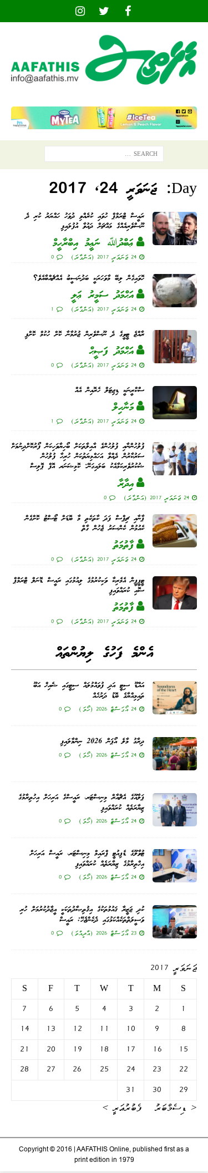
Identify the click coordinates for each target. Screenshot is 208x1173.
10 (130, 1029)
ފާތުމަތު (123, 545)
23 (157, 1069)
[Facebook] (128, 11)
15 (183, 1049)
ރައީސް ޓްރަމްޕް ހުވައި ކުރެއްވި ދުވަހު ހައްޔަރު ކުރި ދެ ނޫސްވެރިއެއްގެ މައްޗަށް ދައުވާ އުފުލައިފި (85, 221)
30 (157, 1090)
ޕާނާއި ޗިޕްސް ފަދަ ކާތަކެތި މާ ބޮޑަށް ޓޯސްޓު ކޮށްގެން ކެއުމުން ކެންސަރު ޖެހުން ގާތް (84, 524)
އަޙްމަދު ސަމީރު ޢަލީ (103, 295)
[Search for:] (104, 156)
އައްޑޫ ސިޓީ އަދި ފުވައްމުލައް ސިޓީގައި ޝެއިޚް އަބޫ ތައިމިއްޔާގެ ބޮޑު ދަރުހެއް (88, 691)
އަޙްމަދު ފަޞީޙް (111, 351)
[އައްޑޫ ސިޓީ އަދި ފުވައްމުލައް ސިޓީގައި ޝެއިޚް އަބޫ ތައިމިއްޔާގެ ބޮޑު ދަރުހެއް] (175, 697)
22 (183, 1069)
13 (50, 1029)
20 (51, 1049)
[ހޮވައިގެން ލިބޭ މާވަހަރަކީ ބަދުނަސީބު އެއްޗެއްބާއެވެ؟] (175, 290)
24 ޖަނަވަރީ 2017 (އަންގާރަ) (103, 257)
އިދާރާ (126, 484)
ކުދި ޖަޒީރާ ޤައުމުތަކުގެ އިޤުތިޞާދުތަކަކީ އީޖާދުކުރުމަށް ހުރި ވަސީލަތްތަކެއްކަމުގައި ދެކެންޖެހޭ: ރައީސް (82, 915)
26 (77, 1069)
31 (130, 1090)
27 (51, 1069)
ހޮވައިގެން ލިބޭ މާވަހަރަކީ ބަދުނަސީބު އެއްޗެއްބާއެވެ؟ (88, 279)
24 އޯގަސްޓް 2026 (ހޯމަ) (107, 709)
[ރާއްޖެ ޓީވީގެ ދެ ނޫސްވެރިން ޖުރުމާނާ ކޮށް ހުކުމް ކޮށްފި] (175, 346)
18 (104, 1049)
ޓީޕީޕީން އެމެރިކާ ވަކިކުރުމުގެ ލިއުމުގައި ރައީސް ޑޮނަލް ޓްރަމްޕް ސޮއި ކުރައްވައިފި (78, 586)
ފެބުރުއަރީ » (121, 1107)
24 (130, 1069)
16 (157, 1049)
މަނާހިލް (123, 407)
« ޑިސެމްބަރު (176, 1107)
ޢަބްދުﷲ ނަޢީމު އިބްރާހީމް (93, 243)
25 (104, 1069)
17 (130, 1049)
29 (183, 1090)
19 (77, 1049)
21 (24, 1049)
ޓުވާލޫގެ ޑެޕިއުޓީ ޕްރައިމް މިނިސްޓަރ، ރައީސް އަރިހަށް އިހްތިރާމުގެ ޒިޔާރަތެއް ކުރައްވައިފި (87, 859)
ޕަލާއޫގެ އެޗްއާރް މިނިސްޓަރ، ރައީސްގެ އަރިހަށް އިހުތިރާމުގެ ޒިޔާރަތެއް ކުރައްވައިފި (81, 803)
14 (24, 1029)
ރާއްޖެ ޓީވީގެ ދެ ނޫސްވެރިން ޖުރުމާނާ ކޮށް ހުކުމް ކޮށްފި (84, 335)
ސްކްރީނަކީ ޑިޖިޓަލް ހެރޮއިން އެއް (109, 391)
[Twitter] (104, 11)
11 (104, 1029)
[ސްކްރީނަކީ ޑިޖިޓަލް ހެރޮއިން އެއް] (175, 402)
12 (77, 1029)
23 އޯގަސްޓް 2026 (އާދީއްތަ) (103, 933)
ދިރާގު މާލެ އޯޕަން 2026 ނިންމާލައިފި (102, 742)
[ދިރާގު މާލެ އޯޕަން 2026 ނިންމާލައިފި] (175, 753)
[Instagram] (80, 11)
